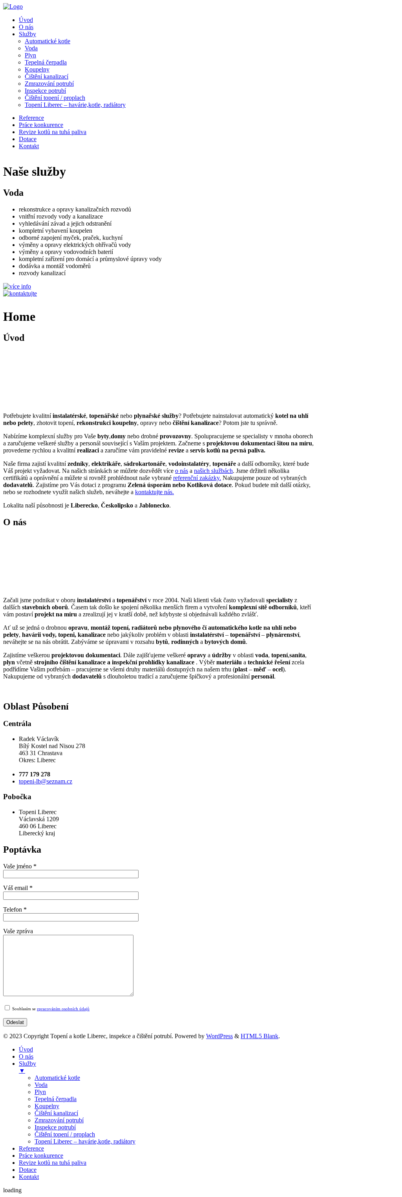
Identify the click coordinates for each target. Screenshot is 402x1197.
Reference (31, 117)
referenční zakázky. (197, 477)
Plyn (30, 55)
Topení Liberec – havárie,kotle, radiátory (75, 104)
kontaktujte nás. (154, 492)
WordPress (219, 1036)
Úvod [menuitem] (26, 1049)
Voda (31, 48)
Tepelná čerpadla (46, 62)
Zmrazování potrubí (49, 83)
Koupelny (37, 69)
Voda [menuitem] (41, 1084)
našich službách (213, 470)
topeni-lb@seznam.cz (45, 781)
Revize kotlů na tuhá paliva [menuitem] (52, 1162)
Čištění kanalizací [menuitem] (56, 1113)
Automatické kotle (47, 41)
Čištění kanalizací (46, 76)
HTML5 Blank (259, 1036)
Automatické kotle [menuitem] (57, 1077)
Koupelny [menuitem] (47, 1106)
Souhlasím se (50, 1008)
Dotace (28, 139)
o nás (181, 470)
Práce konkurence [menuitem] (41, 1155)
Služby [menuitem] (27, 1067)
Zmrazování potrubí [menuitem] (59, 1120)
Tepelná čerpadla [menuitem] (56, 1099)
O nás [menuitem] (26, 1056)
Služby (27, 34)
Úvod (26, 20)
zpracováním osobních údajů (63, 1008)
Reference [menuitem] (31, 1148)
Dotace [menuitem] (28, 1169)
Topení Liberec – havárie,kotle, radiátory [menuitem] (85, 1141)
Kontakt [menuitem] (29, 1176)
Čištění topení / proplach (55, 97)
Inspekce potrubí (45, 90)
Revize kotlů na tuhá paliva (52, 132)
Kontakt (29, 146)
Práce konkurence (41, 124)
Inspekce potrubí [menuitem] (55, 1127)
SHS (8, 304)
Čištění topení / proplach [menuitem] (65, 1134)
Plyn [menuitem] (40, 1092)
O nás (26, 27)
